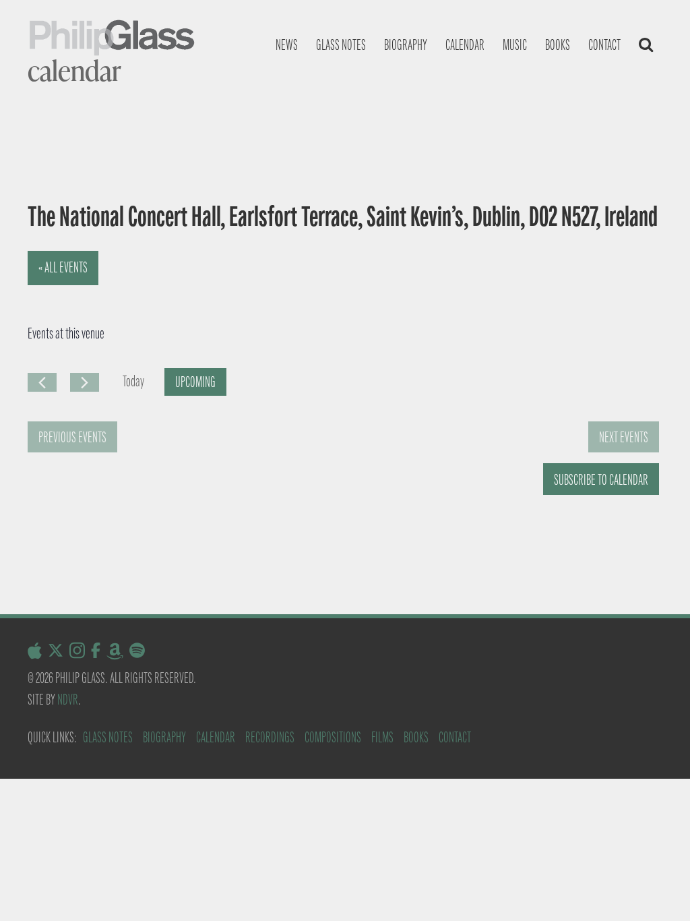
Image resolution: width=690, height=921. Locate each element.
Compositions (333, 737)
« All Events (63, 267)
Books (557, 44)
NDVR (67, 699)
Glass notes (341, 44)
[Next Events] (84, 382)
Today (133, 381)
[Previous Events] (42, 382)
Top (658, 889)
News (287, 44)
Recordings (269, 737)
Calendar (464, 44)
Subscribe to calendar (601, 479)
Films (382, 737)
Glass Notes (108, 737)
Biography (405, 44)
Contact (604, 44)
